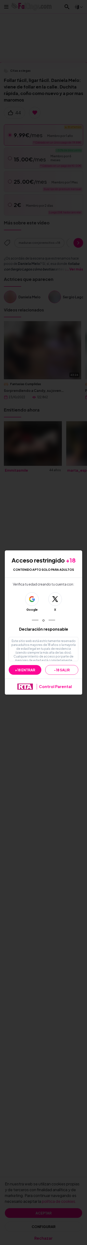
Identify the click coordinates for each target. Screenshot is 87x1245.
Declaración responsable (43, 629)
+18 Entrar (25, 670)
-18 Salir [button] (62, 670)
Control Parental (55, 686)
